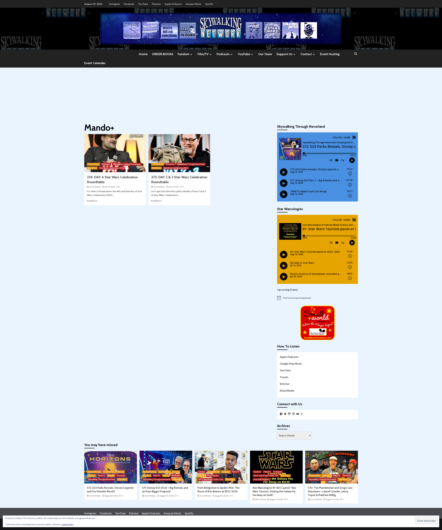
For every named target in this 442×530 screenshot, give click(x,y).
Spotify (209, 3)
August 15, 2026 (221, 496)
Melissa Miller (260, 499)
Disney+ (91, 475)
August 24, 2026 (111, 496)
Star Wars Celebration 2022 (111, 168)
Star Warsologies (261, 479)
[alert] (317, 298)
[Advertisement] (221, 93)
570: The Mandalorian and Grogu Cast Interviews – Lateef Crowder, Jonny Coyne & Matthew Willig (330, 491)
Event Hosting (330, 54)
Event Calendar (94, 63)
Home (143, 54)
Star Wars (92, 168)
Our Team (265, 54)
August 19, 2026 (166, 496)
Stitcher (285, 383)
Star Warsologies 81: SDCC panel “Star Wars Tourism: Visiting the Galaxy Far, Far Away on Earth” (274, 491)
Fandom (183, 54)
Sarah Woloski (95, 187)
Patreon (156, 3)
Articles (201, 472)
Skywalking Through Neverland (126, 164)
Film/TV (203, 54)
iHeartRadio (287, 390)
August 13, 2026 (332, 499)
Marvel (111, 475)
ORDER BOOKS (162, 54)
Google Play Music (291, 363)
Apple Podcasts (173, 3)
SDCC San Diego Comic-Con (210, 479)
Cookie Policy (67, 524)
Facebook (129, 3)
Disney (121, 472)
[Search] (356, 54)
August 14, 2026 (276, 499)
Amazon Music (193, 3)
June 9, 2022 (110, 187)
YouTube (143, 3)
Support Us (284, 54)
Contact (306, 54)
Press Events (213, 475)
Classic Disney (94, 472)
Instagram (114, 3)
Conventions (93, 164)
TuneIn (284, 377)
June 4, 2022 (174, 187)
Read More (92, 200)
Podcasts (223, 54)
